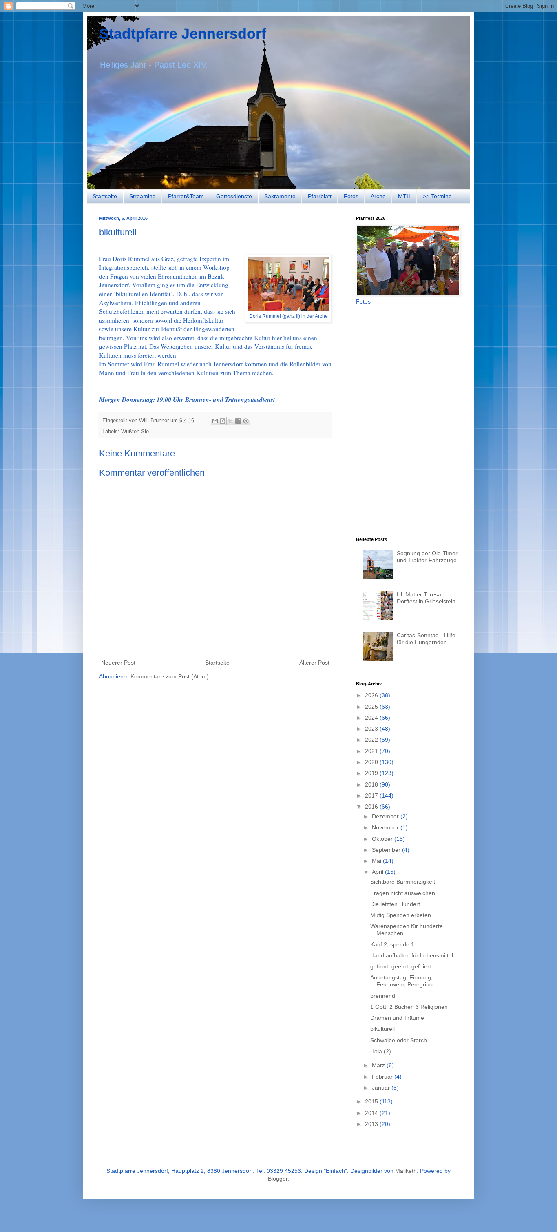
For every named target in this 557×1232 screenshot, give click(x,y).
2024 (372, 717)
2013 (372, 1124)
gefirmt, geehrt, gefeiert (400, 966)
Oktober (383, 838)
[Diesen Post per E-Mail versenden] (215, 421)
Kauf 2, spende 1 (392, 944)
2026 (372, 695)
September (387, 849)
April (378, 872)
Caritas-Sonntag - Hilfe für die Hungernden (426, 638)
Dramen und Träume (397, 1018)
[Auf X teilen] (230, 421)
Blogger (277, 1178)
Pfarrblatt (320, 196)
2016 (372, 806)
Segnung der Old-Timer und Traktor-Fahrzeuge (427, 556)
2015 (372, 1101)
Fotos (351, 196)
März (379, 1065)
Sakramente (280, 196)
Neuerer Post (118, 662)
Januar (381, 1087)
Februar (383, 1076)
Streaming (142, 196)
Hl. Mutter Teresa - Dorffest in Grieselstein (426, 598)
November (386, 827)
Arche (378, 196)
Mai (377, 861)
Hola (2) (380, 1051)
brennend (382, 996)
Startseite (105, 196)
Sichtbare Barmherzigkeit (402, 881)
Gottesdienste (234, 196)
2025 (372, 706)
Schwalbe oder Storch (398, 1040)
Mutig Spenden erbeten (400, 915)
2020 (372, 762)
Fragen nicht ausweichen (402, 893)
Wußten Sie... (137, 431)
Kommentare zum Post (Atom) (169, 676)
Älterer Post (314, 662)
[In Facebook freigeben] (238, 421)
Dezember (386, 816)
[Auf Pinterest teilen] (246, 421)
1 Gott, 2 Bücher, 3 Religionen (409, 1007)
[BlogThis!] (223, 421)
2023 (372, 728)
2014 (372, 1113)
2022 (372, 739)
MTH (404, 196)
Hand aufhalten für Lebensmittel (411, 955)
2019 (372, 773)
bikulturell (382, 1029)
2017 (372, 795)
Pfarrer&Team (186, 196)
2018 (372, 784)
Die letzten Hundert (395, 904)
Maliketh (406, 1171)
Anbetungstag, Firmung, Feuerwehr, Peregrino (401, 981)
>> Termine (437, 196)
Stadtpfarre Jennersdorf (182, 33)
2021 (372, 751)
